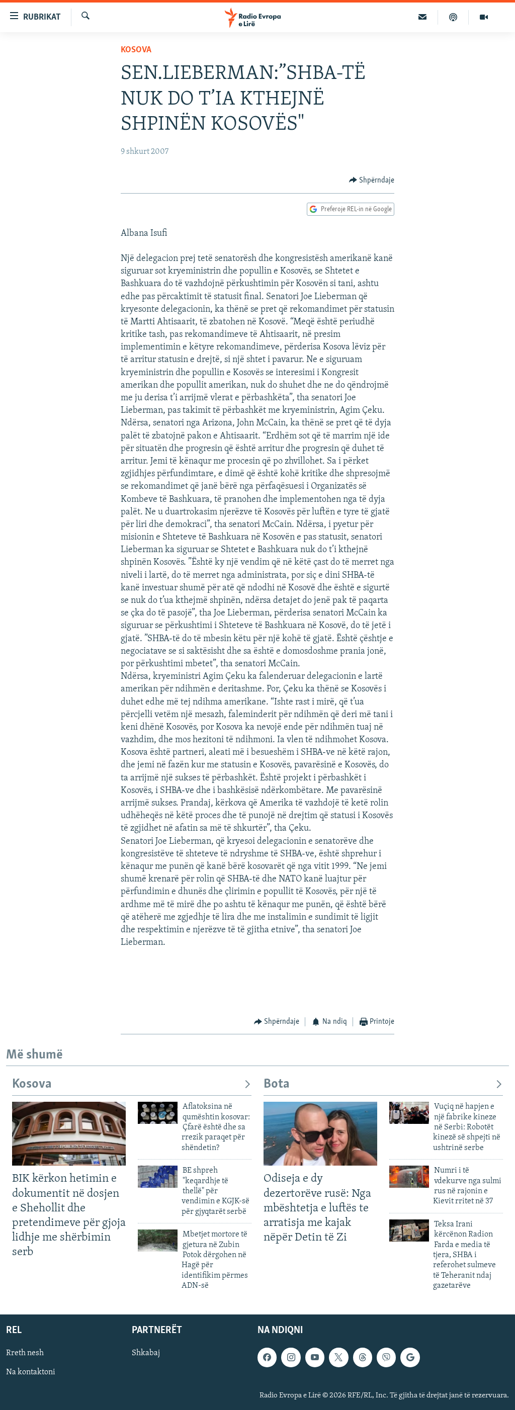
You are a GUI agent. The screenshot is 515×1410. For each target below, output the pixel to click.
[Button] (372, 180)
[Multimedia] (484, 17)
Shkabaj (146, 1353)
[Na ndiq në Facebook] (267, 1357)
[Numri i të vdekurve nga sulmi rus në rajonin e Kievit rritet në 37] (409, 1177)
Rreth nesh (25, 1353)
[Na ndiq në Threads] (362, 1357)
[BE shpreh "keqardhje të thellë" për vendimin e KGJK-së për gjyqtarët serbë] (158, 1177)
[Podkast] (453, 17)
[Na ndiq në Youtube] (314, 1357)
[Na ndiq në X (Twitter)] (338, 1357)
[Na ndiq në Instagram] (290, 1357)
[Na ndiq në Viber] (386, 1357)
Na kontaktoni (30, 1372)
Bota (277, 1084)
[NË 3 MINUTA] (422, 17)
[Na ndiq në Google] (409, 1357)
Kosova (136, 50)
